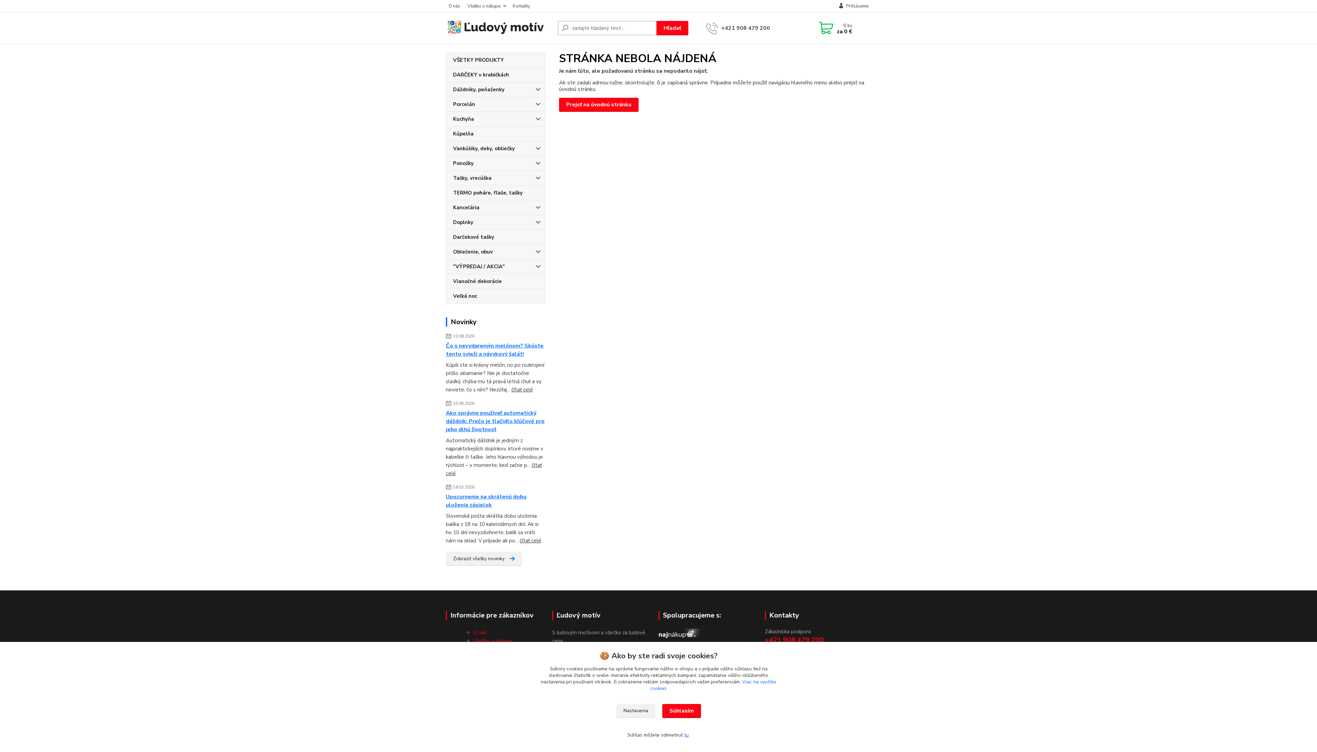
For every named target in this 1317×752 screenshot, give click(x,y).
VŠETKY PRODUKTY (478, 60)
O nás (454, 6)
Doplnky (463, 222)
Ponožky (463, 163)
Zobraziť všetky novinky (479, 558)
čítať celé (522, 389)
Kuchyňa (463, 119)
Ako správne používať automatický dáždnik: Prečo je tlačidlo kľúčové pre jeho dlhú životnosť (495, 421)
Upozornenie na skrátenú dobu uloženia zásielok (486, 501)
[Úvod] (499, 28)
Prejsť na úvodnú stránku (598, 104)
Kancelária (466, 207)
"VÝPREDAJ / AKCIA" (479, 266)
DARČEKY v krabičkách (481, 74)
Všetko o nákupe (483, 6)
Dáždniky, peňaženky (479, 89)
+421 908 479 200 (745, 28)
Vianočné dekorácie (477, 281)
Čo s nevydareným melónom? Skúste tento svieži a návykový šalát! (495, 350)
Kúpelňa (463, 133)
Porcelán (464, 104)
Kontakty (521, 6)
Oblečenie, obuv (473, 251)
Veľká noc (465, 296)
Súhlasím (681, 711)
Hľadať (672, 28)
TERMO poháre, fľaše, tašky (488, 192)
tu (686, 735)
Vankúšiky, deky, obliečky (484, 148)
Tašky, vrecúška (472, 178)
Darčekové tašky (473, 237)
